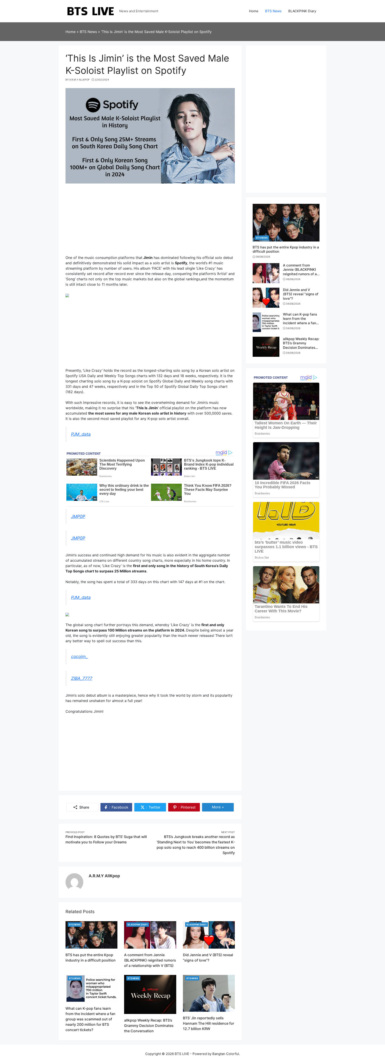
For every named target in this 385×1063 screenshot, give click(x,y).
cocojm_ (79, 656)
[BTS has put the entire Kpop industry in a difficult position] (91, 934)
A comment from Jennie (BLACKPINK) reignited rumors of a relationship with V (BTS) (150, 960)
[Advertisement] (150, 221)
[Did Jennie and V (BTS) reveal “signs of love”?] (209, 934)
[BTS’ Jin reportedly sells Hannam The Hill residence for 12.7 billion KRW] (209, 993)
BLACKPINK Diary (138, 924)
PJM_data (81, 434)
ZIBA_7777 (81, 678)
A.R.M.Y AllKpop (104, 875)
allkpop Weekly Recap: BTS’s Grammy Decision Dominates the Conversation (149, 1025)
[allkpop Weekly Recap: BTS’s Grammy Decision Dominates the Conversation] (150, 994)
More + (223, 807)
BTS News (74, 924)
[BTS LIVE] (91, 10)
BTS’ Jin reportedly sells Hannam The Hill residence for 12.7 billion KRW (208, 1023)
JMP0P (78, 516)
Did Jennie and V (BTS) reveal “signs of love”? (300, 294)
